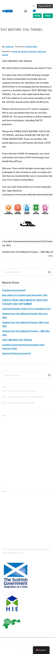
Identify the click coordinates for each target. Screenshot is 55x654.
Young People (8, 481)
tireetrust (9, 47)
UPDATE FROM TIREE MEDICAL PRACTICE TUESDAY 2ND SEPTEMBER (25, 302)
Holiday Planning (29, 51)
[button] (34, 11)
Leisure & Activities (11, 450)
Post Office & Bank (11, 464)
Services (6, 468)
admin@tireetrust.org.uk (24, 391)
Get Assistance (9, 433)
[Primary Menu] (25, 11)
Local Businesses (10, 455)
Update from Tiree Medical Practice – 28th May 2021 (26, 333)
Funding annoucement (14, 290)
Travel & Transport (10, 477)
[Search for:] (27, 272)
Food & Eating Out (10, 428)
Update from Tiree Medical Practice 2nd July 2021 (25, 316)
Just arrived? (8, 446)
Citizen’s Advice (9, 424)
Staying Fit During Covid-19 (16, 353)
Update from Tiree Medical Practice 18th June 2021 (25, 324)
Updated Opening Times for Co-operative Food (26, 309)
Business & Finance (11, 419)
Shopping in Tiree (10, 472)
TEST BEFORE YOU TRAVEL (17, 340)
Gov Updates (8, 437)
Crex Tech (37, 646)
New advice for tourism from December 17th (24, 295)
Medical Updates (10, 459)
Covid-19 (16, 51)
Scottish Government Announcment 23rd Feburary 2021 (23, 347)
